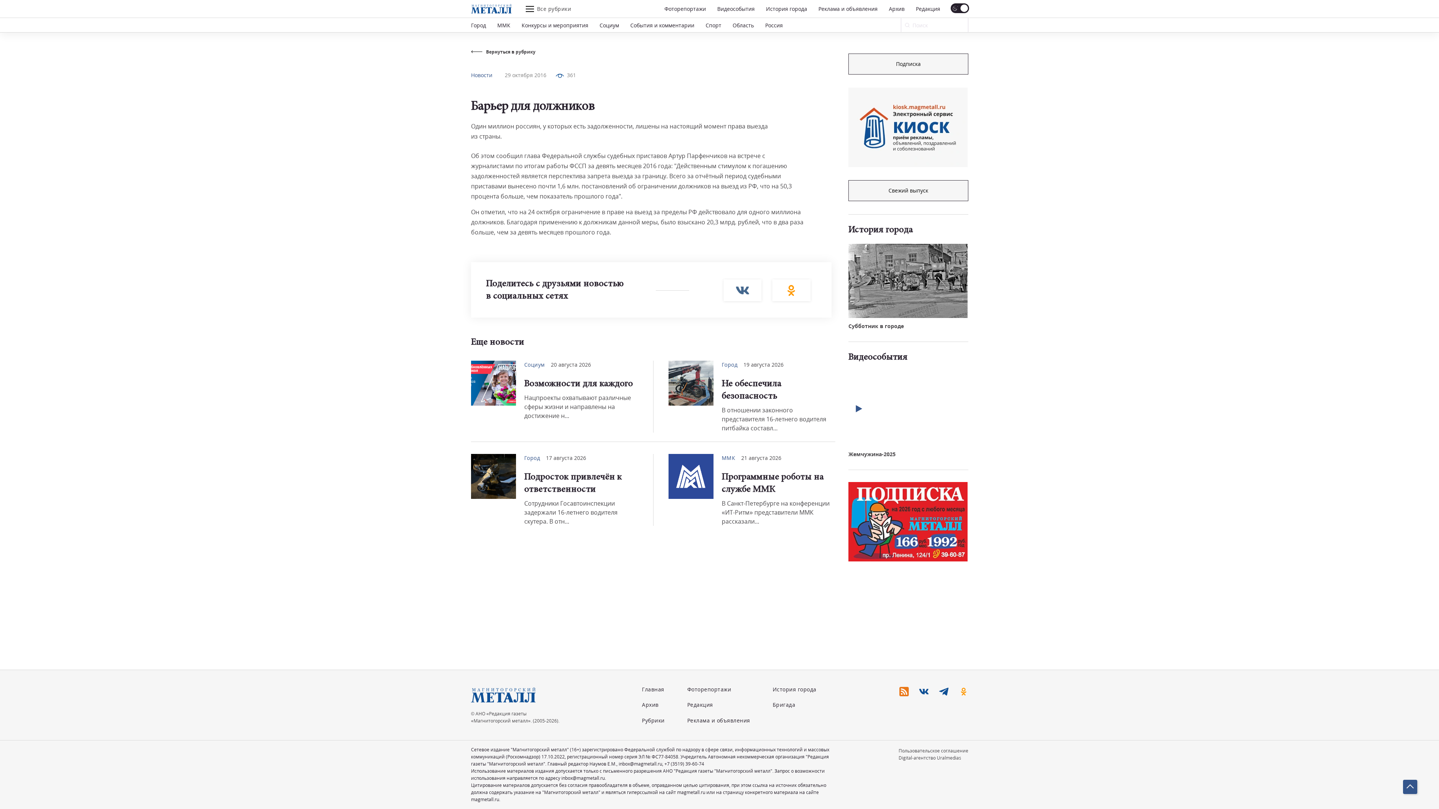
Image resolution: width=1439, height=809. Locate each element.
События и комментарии (662, 25)
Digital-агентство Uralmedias (930, 758)
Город (478, 25)
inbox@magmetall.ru (640, 764)
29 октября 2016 (525, 75)
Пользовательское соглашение (933, 751)
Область (743, 25)
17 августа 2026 (566, 457)
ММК (503, 25)
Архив (897, 8)
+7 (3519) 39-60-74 (684, 764)
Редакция (928, 8)
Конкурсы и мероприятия (555, 25)
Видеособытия (736, 8)
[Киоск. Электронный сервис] (908, 127)
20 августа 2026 (571, 364)
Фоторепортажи (685, 8)
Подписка (908, 63)
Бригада (784, 704)
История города (786, 8)
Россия (774, 25)
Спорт (713, 25)
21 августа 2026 (761, 457)
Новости (481, 75)
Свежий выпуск (908, 190)
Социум (609, 25)
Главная (653, 689)
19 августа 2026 (763, 364)
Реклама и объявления (848, 8)
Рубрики (653, 720)
